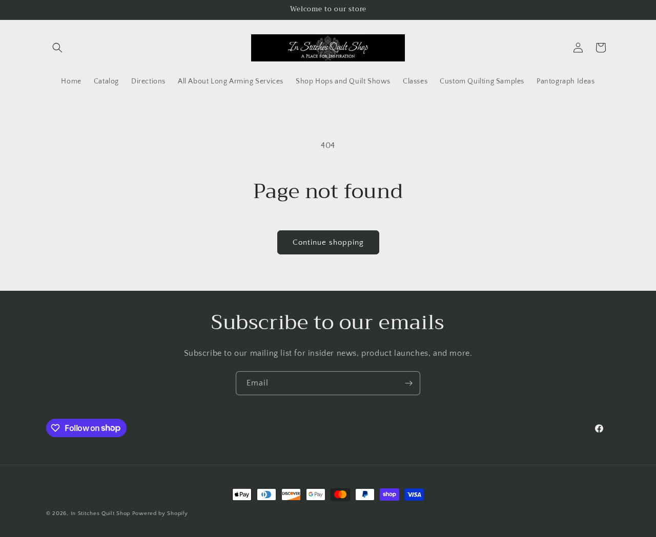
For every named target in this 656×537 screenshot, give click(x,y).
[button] (57, 47)
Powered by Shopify (160, 513)
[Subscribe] (408, 383)
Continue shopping (328, 242)
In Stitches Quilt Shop (100, 513)
